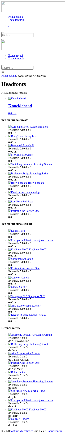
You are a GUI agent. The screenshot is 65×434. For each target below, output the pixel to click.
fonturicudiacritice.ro (21, 430)
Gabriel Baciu (54, 430)
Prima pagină (15, 16)
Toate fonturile (16, 19)
